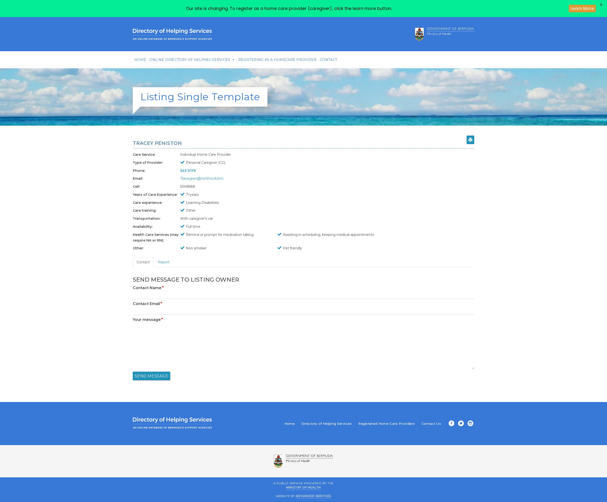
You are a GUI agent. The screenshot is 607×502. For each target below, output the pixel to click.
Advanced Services (313, 496)
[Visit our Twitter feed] (460, 423)
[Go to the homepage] (172, 34)
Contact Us (431, 423)
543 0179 (188, 171)
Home (140, 60)
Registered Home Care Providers (386, 423)
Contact (328, 60)
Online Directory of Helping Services (189, 60)
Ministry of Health (303, 487)
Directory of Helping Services (326, 423)
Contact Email (147, 303)
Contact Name (148, 287)
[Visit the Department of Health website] (444, 34)
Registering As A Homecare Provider (277, 60)
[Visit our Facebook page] (450, 423)
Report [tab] (164, 262)
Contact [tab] (143, 262)
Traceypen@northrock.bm (201, 178)
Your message (148, 319)
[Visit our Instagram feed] (469, 423)
